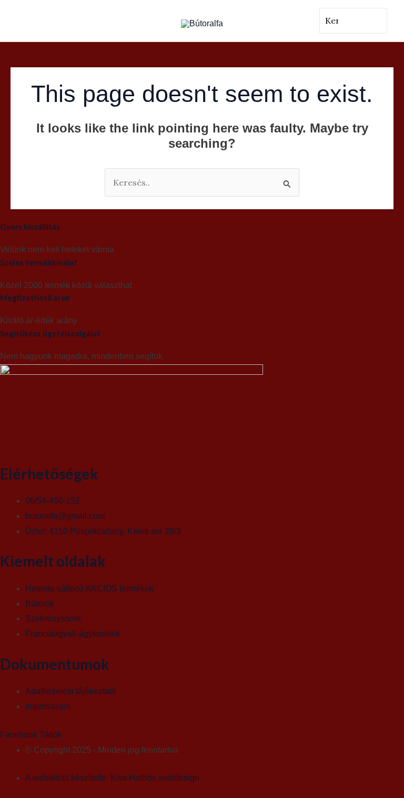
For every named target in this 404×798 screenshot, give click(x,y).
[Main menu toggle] (30, 21)
